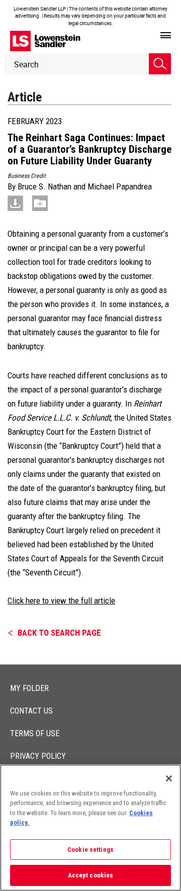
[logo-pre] (45, 41)
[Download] (15, 202)
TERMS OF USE (34, 733)
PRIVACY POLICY (38, 756)
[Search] (160, 63)
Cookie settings (90, 849)
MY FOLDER (29, 688)
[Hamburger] (165, 36)
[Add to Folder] (40, 202)
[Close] (169, 778)
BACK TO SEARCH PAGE (59, 633)
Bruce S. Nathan (44, 186)
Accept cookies (91, 875)
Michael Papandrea (119, 186)
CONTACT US (31, 711)
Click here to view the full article (61, 601)
